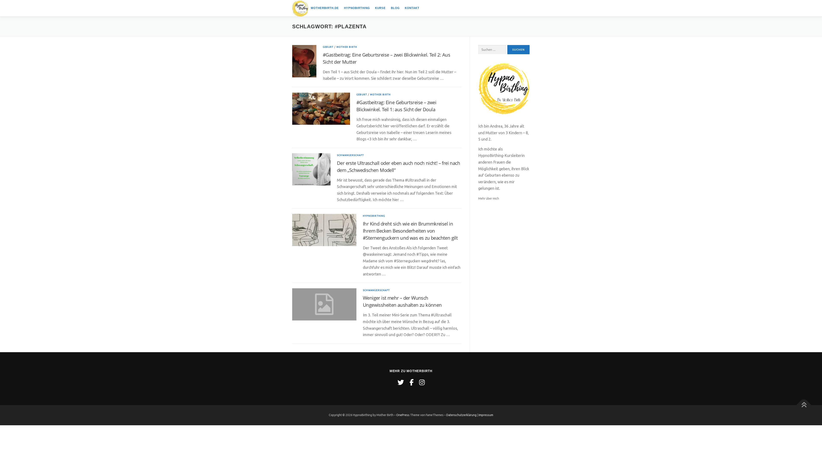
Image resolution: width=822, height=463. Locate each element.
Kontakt (412, 8)
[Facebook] (412, 382)
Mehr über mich (488, 198)
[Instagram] (422, 382)
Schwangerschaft (350, 155)
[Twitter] (401, 382)
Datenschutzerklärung (461, 415)
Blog (395, 8)
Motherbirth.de (325, 8)
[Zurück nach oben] (804, 405)
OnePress (403, 415)
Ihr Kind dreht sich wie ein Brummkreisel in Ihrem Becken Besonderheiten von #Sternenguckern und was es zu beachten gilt (410, 230)
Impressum (486, 415)
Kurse (380, 8)
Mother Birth (347, 47)
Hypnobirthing (357, 8)
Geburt (328, 47)
